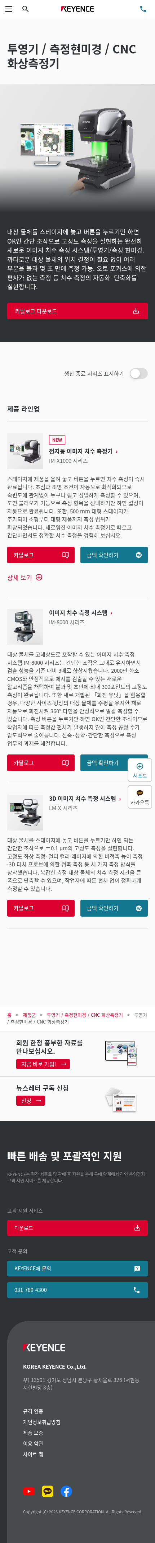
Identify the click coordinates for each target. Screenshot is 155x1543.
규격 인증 (33, 1411)
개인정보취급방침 (42, 1421)
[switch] (139, 373)
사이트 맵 (33, 1454)
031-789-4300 (30, 1289)
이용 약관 (33, 1443)
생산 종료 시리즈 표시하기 (94, 373)
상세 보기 (19, 577)
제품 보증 (33, 1432)
